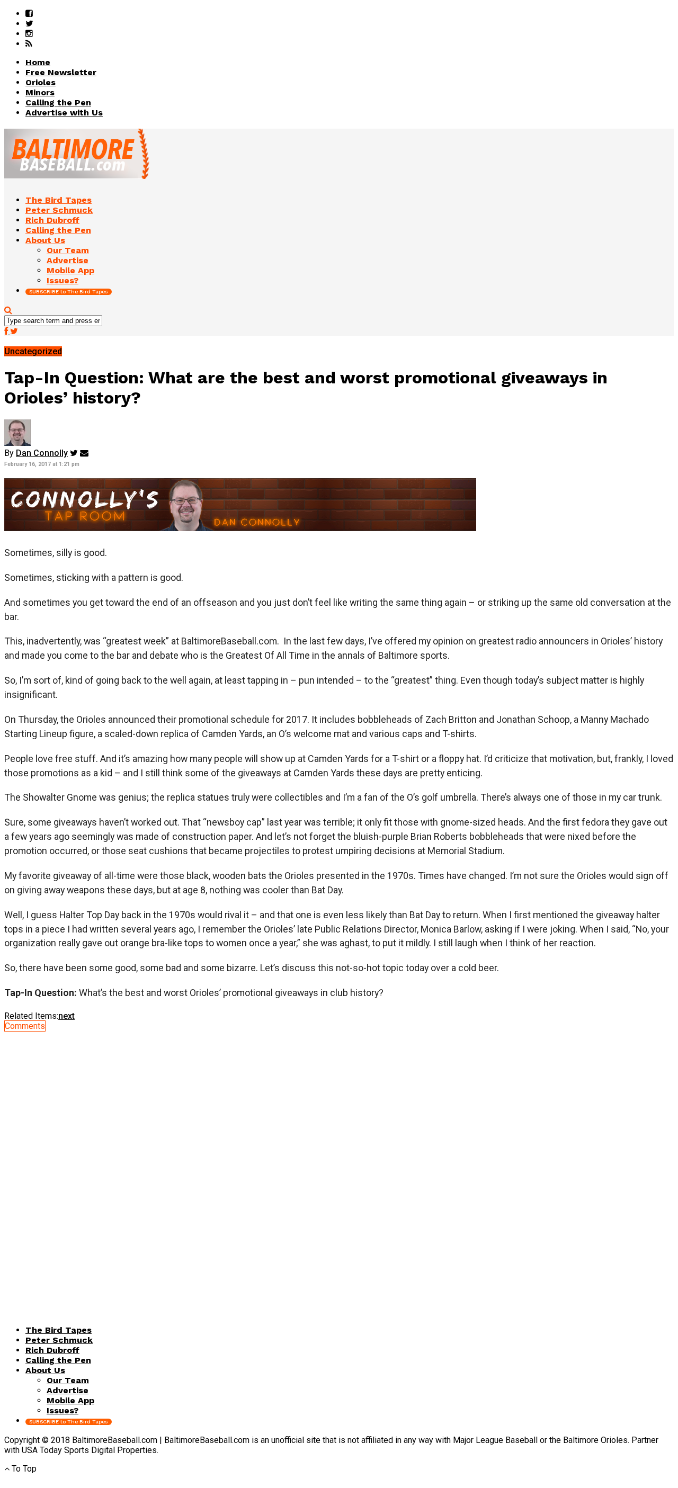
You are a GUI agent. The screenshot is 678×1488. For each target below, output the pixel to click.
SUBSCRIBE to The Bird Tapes (68, 291)
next (66, 1016)
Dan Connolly (42, 453)
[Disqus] (339, 1163)
